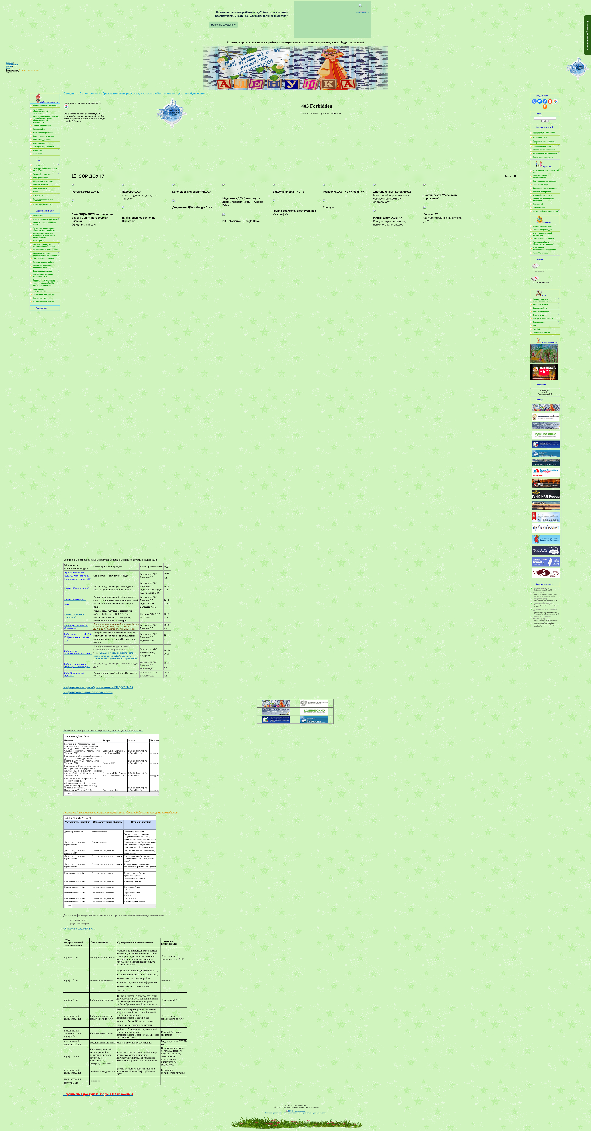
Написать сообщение (223, 24)
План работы (538, 599)
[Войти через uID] (534, 101)
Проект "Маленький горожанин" (74, 615)
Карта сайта (537, 593)
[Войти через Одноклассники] (545, 106)
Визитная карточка (540, 588)
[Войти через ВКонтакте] (539, 101)
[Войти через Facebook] (545, 101)
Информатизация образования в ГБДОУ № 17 (98, 687)
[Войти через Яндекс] (550, 101)
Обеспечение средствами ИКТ (79, 928)
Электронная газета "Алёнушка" (545, 609)
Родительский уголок (541, 603)
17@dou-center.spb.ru (296, 1111)
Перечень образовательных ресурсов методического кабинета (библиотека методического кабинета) (121, 812)
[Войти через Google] (66, 106)
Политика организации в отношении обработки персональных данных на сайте (295, 1113)
